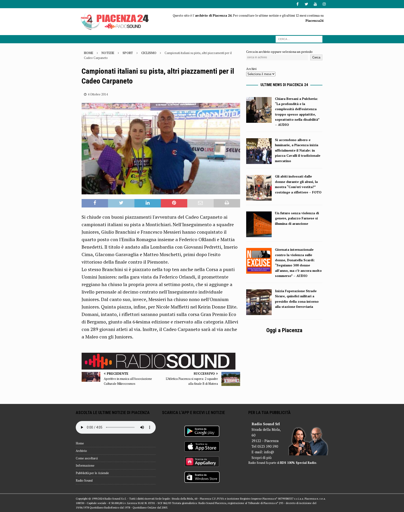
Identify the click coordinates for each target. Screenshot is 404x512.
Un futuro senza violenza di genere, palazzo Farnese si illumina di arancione (297, 218)
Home (80, 443)
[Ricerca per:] (299, 38)
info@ (269, 452)
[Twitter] (306, 4)
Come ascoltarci (87, 458)
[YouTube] (315, 4)
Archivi (251, 68)
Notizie (107, 53)
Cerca (316, 57)
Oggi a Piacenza (284, 330)
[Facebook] (297, 4)
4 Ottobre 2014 (98, 94)
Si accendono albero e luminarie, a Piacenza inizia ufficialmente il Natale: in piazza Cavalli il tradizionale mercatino (297, 150)
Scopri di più (261, 457)
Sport (128, 53)
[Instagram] (324, 4)
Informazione (85, 465)
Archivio (81, 451)
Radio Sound (84, 480)
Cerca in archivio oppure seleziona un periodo (279, 51)
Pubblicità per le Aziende (92, 473)
